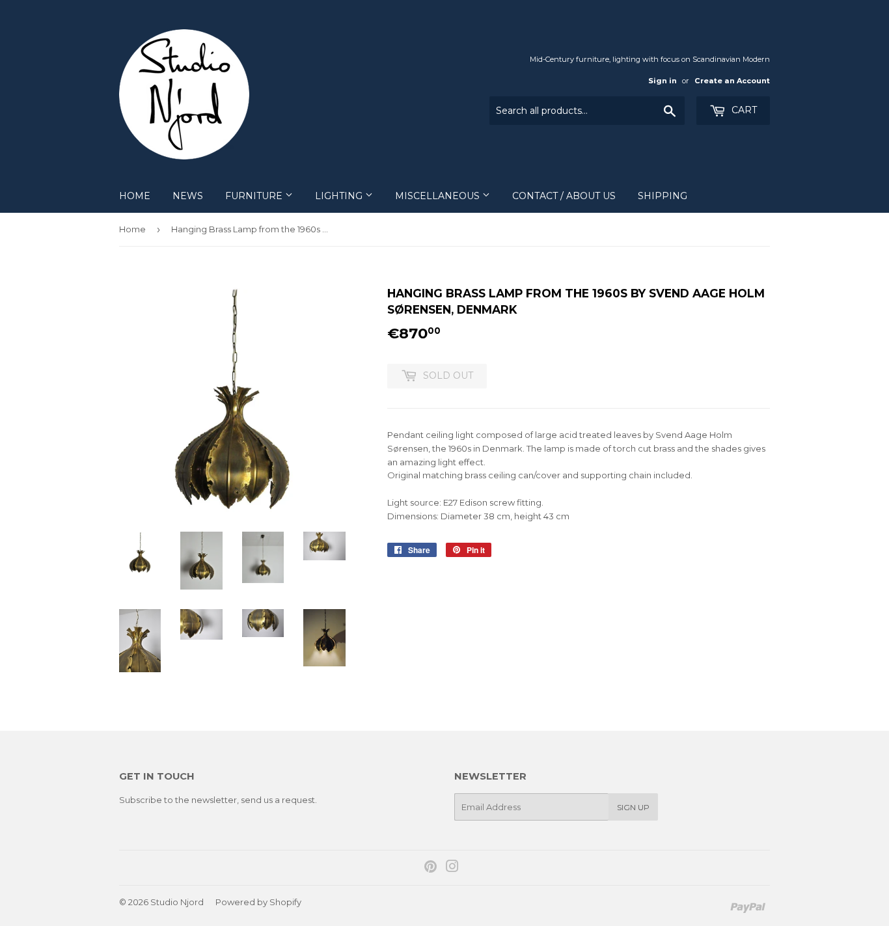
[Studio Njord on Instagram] (452, 868)
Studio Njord (177, 902)
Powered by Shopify (258, 902)
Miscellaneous (438, 196)
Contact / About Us (564, 196)
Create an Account (732, 80)
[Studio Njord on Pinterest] (430, 868)
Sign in (662, 80)
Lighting (340, 196)
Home (134, 196)
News (187, 196)
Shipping (662, 196)
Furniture (255, 196)
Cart (743, 110)
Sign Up (633, 807)
